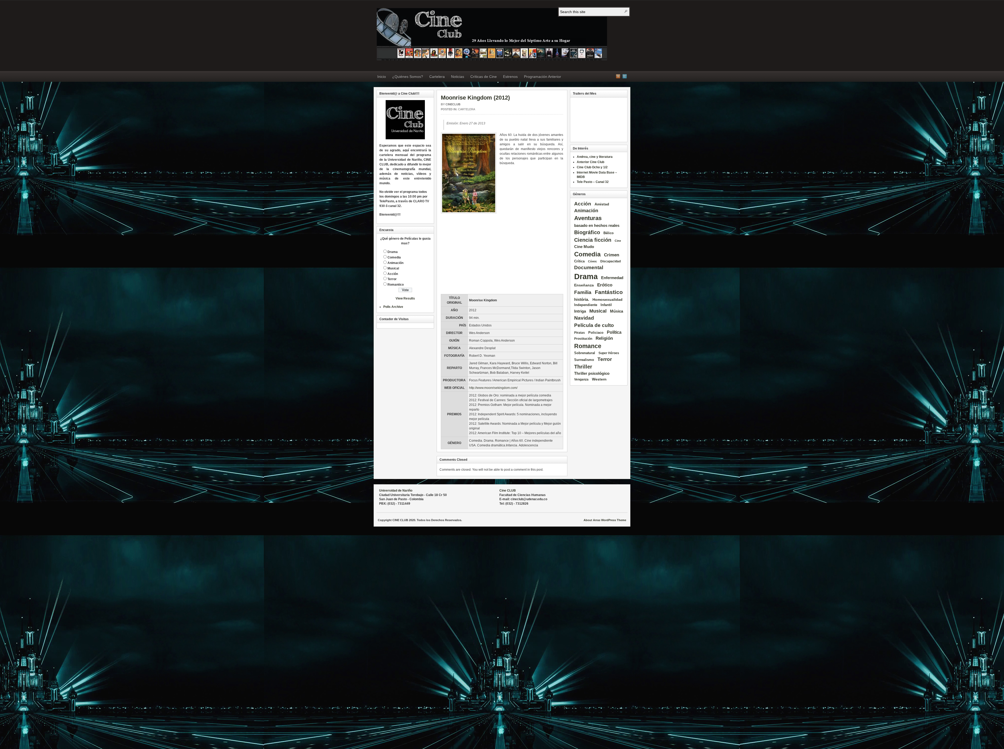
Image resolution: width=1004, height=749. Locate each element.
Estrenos (510, 76)
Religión (604, 338)
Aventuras (588, 218)
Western (599, 379)
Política (614, 332)
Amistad (602, 204)
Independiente (585, 305)
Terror (392, 279)
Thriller (583, 367)
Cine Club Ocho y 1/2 (592, 167)
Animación (395, 263)
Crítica (579, 261)
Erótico (604, 285)
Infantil (606, 305)
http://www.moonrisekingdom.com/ (493, 388)
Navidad (584, 318)
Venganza (581, 379)
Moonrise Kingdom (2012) (475, 97)
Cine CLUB (507, 490)
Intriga (580, 311)
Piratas (579, 332)
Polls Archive (393, 307)
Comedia (394, 257)
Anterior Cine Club (590, 162)
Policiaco (595, 333)
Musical (393, 268)
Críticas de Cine (483, 76)
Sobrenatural (584, 353)
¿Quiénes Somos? (407, 76)
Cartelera (437, 76)
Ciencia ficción (592, 240)
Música (616, 311)
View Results (405, 298)
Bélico (608, 233)
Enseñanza (584, 285)
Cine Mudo (584, 246)
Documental (588, 267)
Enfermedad (612, 278)
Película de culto (594, 325)
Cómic (592, 261)
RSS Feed (618, 76)
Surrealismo (584, 360)
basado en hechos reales (596, 225)
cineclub (453, 104)
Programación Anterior (542, 76)
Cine (618, 240)
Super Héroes (608, 353)
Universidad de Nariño (395, 490)
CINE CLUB (491, 34)
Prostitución (583, 338)
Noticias (457, 76)
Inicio (381, 76)
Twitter (624, 76)
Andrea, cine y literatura (595, 157)
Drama (392, 252)
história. (581, 299)
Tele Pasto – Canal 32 (593, 182)
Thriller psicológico (591, 373)
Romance (587, 346)
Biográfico (587, 232)
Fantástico (609, 292)
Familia (582, 292)
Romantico (395, 284)
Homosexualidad (607, 299)
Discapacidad (610, 261)
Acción (392, 274)
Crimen (611, 254)
